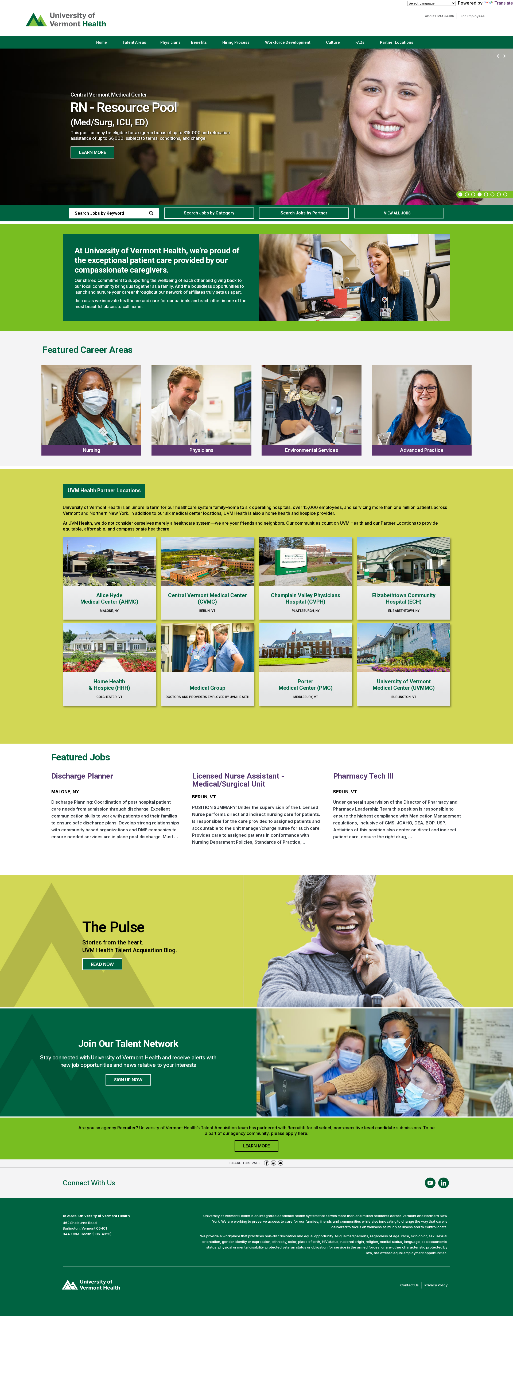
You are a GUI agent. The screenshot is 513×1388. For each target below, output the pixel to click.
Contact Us (411, 1286)
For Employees (474, 16)
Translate (503, 3)
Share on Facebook (266, 1163)
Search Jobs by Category (209, 213)
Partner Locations (401, 44)
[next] (504, 56)
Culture (337, 44)
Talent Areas (138, 44)
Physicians (172, 44)
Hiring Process (240, 44)
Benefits (199, 42)
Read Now (107, 965)
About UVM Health (441, 16)
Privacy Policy (437, 1286)
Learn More (92, 152)
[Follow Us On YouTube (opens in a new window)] (430, 1183)
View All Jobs (397, 213)
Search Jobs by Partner (304, 213)
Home (101, 42)
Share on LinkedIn (273, 1163)
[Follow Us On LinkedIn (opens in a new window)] (444, 1183)
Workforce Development (287, 42)
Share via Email (280, 1163)
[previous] (498, 56)
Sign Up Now (128, 1079)
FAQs (359, 42)
